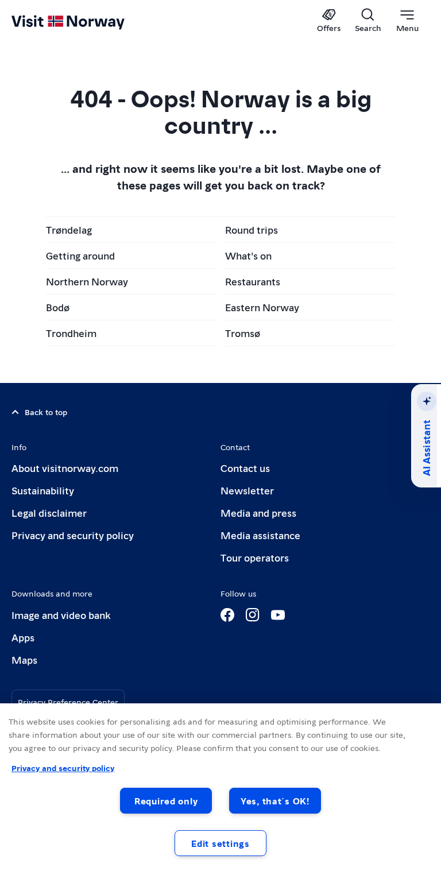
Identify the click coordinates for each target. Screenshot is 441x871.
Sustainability (42, 490)
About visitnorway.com (64, 467)
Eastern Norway (262, 306)
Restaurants (252, 281)
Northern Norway (87, 281)
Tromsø (242, 332)
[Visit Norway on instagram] (253, 615)
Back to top (46, 412)
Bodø (57, 306)
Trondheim (71, 332)
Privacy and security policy (72, 534)
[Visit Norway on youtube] (278, 615)
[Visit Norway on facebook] (227, 615)
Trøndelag (69, 229)
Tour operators (254, 557)
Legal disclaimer (49, 512)
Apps (22, 637)
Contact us (245, 467)
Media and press (258, 512)
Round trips (251, 229)
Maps (24, 659)
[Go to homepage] (84, 21)
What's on (248, 255)
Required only (166, 801)
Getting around (80, 255)
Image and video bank (60, 614)
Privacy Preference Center (68, 701)
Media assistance (260, 534)
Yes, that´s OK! (275, 801)
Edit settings (220, 843)
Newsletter (247, 490)
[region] (220, 787)
